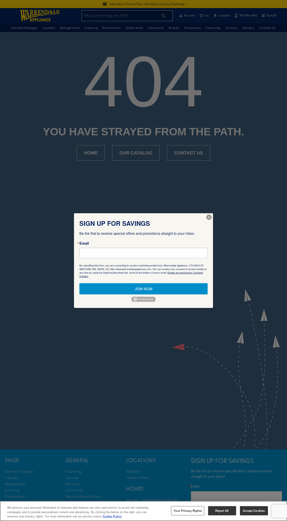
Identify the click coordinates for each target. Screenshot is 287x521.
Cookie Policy (112, 516)
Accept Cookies (254, 510)
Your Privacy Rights (188, 510)
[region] (143, 511)
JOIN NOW (143, 288)
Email (84, 243)
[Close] (209, 217)
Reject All (222, 510)
